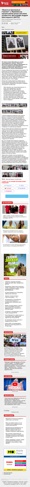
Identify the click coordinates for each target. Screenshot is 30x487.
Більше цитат (15, 407)
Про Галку (23, 484)
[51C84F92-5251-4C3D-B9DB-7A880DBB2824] (12, 111)
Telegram (8, 185)
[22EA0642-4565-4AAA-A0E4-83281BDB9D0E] (4, 167)
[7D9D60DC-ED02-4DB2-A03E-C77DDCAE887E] (9, 167)
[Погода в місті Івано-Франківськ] (15, 410)
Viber (22, 185)
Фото (3, 27)
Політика (21, 481)
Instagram (8, 191)
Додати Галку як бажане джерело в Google (15, 23)
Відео (25, 483)
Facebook (22, 188)
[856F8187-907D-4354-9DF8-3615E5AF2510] (8, 111)
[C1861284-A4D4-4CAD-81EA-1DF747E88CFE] (12, 105)
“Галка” (16, 78)
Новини (4, 481)
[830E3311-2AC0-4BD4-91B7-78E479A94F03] (8, 105)
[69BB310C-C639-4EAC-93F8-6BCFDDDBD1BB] (16, 105)
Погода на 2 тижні (15, 412)
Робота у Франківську (13, 483)
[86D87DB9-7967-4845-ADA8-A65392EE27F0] (21, 105)
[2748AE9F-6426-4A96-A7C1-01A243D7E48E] (25, 167)
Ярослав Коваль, (10, 179)
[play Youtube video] (15, 384)
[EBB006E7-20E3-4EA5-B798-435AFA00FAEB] (16, 111)
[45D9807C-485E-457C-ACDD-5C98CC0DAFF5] (4, 105)
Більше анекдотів (15, 372)
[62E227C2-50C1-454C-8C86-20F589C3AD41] (4, 174)
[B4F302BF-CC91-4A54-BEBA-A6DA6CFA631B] (9, 174)
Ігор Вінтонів (18, 179)
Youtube (8, 188)
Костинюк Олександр (9, 19)
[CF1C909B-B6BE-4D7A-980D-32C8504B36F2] (20, 167)
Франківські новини (9, 29)
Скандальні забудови (10, 484)
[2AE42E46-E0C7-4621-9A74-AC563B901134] (4, 111)
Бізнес (26, 481)
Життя (5, 483)
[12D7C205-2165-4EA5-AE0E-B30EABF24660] (25, 105)
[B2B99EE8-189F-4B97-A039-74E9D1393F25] (15, 174)
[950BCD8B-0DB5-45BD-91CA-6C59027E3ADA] (21, 111)
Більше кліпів (15, 391)
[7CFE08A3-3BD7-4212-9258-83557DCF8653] (20, 174)
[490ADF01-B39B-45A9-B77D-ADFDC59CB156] (15, 167)
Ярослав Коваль (8, 472)
